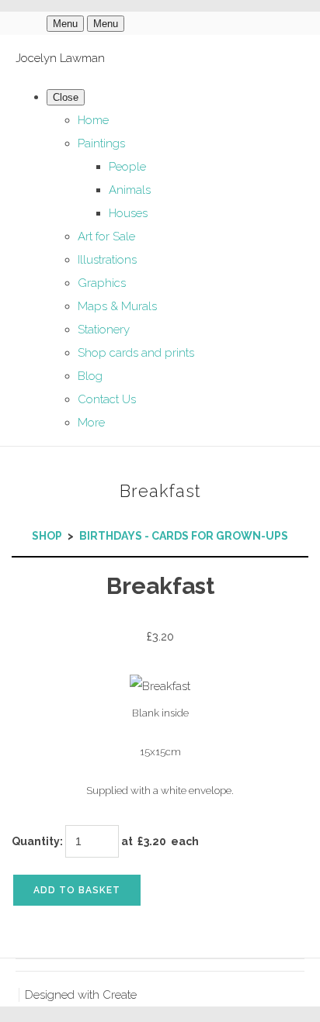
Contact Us (107, 399)
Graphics (102, 283)
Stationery (104, 330)
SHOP (47, 536)
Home (93, 120)
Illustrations (107, 260)
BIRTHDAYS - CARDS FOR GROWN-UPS (183, 536)
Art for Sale (106, 236)
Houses (128, 213)
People (127, 167)
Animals (130, 190)
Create (120, 995)
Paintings (101, 143)
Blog (90, 376)
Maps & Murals (117, 306)
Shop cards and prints (136, 353)
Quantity (36, 841)
